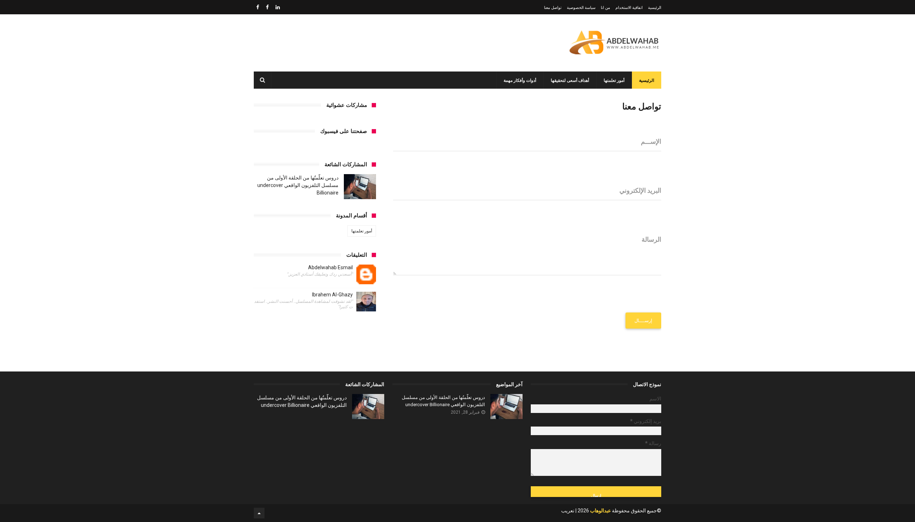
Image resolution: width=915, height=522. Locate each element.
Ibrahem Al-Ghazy (332, 294)
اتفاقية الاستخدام (629, 7)
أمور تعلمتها (614, 80)
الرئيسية (654, 7)
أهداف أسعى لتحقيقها (570, 80)
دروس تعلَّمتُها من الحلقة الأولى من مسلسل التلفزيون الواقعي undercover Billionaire (297, 185)
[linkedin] (277, 7)
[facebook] (267, 7)
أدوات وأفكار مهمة (520, 80)
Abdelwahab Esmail (330, 267)
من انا (605, 7)
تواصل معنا (553, 7)
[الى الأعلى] (259, 513)
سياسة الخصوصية (581, 7)
